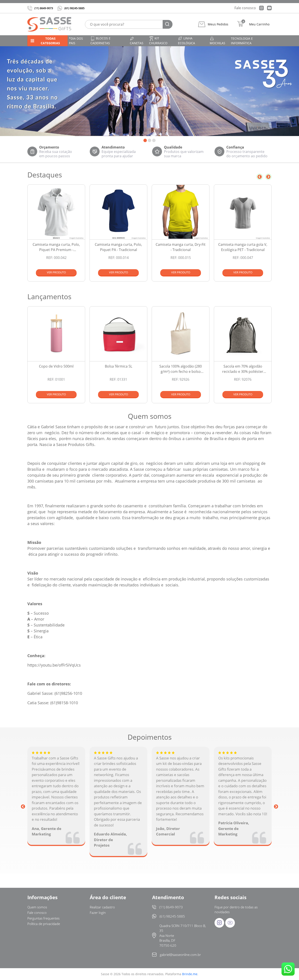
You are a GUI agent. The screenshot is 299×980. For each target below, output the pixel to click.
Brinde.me (189, 974)
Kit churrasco (158, 40)
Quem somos (37, 907)
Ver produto (56, 272)
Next (268, 176)
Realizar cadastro (102, 907)
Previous (259, 176)
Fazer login (98, 912)
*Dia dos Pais (76, 40)
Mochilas (217, 43)
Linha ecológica (186, 40)
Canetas (136, 43)
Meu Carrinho (259, 24)
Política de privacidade (43, 924)
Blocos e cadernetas (100, 40)
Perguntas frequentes (43, 918)
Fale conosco (245, 7)
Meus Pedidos (218, 24)
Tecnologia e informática (242, 40)
